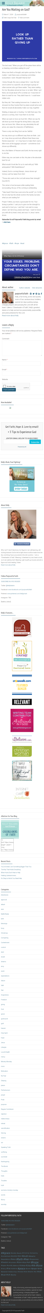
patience (14, 1268)
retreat (3, 1123)
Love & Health (5, 1052)
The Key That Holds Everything (11, 869)
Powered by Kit (22, 447)
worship (3, 1204)
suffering (4, 1152)
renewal (20, 1272)
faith (5, 18)
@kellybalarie (10, 585)
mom (3, 1066)
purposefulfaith (22, 14)
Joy (29, 1265)
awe (2, 909)
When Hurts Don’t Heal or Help (10, 872)
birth (2, 919)
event (2, 971)
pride (40, 1269)
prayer (3, 1095)
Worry (3, 1199)
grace (3, 1014)
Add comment (24, 18)
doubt (3, 957)
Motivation (4, 1071)
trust (4, 1275)
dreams (3, 961)
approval (4, 900)
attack (3, 904)
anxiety (14, 1253)
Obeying (3, 1080)
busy (2, 928)
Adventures (4, 895)
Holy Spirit (4, 1033)
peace (3, 1085)
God (2, 1009)
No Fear (13, 18)
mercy (3, 1057)
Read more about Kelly (10, 316)
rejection (4, 1114)
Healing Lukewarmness (8, 875)
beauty (19, 1253)
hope (9, 18)
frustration (13, 1262)
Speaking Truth (6, 1147)
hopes (4, 1265)
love (40, 1265)
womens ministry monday (9, 1190)
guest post (4, 1019)
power (29, 1268)
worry (14, 1275)
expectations (5, 976)
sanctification (5, 1128)
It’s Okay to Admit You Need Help (11, 878)
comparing (34, 1253)
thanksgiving (5, 1161)
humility (10, 1265)
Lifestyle (3, 1047)
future (20, 1262)
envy (2, 966)
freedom (5, 1262)
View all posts (37, 288)
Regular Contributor (7, 1109)
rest (26, 1272)
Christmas (4, 933)
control (3, 947)
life (34, 1265)
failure (3, 980)
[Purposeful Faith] (22, 2)
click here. (7, 222)
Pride (2, 1099)
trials (2, 1176)
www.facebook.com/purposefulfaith (20, 589)
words (3, 1195)
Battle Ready (5, 914)
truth (2, 1185)
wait (22, 243)
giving (3, 1004)
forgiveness (5, 995)
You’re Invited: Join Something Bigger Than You (16, 867)
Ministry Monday (6, 1061)
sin (2, 1142)
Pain (9, 1269)
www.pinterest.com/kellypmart (17, 593)
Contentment (5, 942)
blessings (4, 923)
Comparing (4, 938)
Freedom (4, 1000)
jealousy (16, 1265)
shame (3, 1138)
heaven (3, 1028)
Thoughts (4, 1171)
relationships (5, 1119)
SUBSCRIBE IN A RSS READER (10, 581)
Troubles (4, 1180)
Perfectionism (5, 1090)
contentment (6, 1256)
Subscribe (35, 442)
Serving (3, 1133)
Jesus (3, 1042)
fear (2, 990)
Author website (24, 288)
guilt (2, 1023)
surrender (4, 1157)
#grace (5, 243)
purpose (3, 1104)
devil (2, 952)
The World (4, 1166)
